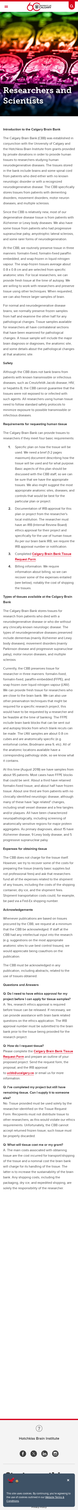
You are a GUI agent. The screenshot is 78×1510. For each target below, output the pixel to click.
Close (68, 1483)
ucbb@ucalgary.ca (20, 1072)
